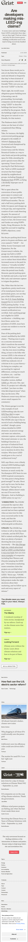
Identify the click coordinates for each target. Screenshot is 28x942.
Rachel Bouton (5, 789)
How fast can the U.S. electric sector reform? (13, 683)
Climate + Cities (23, 56)
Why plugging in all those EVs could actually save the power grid (13, 734)
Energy (3, 863)
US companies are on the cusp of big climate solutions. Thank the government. (13, 796)
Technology (12, 688)
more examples (7, 555)
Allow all (14, 934)
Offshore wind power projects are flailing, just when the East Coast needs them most (13, 808)
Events (3, 906)
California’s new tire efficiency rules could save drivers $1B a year (13, 746)
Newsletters (4, 904)
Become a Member (6, 908)
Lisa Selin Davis (5, 48)
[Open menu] (25, 3)
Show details (19, 929)
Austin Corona (5, 813)
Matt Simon (4, 739)
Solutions (3, 867)
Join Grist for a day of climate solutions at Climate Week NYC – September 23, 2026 (13, 783)
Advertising (4, 911)
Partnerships (4, 892)
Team (2, 885)
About (3, 883)
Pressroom (4, 894)
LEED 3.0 (5, 383)
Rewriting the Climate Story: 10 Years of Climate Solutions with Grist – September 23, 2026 (13, 821)
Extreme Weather (5, 871)
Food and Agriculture (6, 873)
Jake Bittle (4, 801)
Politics (3, 865)
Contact (3, 888)
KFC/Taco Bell (7, 414)
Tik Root (3, 751)
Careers (3, 890)
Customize (13, 938)
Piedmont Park (14, 142)
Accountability (5, 869)
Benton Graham (5, 727)
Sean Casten (4, 688)
